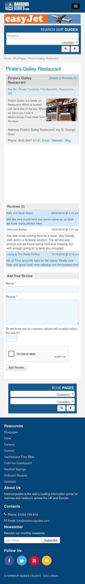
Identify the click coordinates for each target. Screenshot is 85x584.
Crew (7, 438)
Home (7, 58)
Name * (10, 283)
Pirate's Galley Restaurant (43, 58)
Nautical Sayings (15, 469)
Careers (9, 444)
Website (57, 140)
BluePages (19, 58)
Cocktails (10, 481)
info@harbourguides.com (33, 520)
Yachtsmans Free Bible (19, 457)
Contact (9, 450)
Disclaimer (50, 575)
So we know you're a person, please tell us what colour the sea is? (41, 331)
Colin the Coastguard (18, 463)
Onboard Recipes (15, 475)
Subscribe (50, 540)
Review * (11, 297)
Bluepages (11, 432)
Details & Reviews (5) (63, 78)
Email (45, 140)
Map (68, 140)
